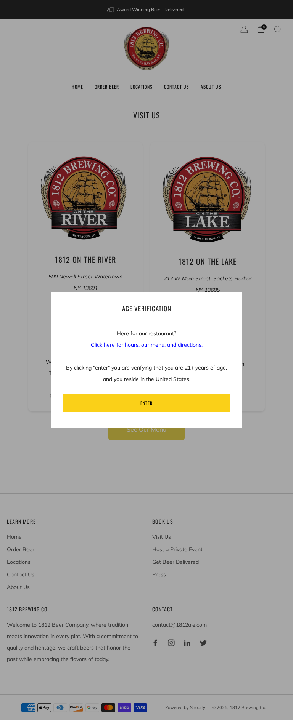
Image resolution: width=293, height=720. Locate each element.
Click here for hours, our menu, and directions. (147, 344)
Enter (146, 403)
